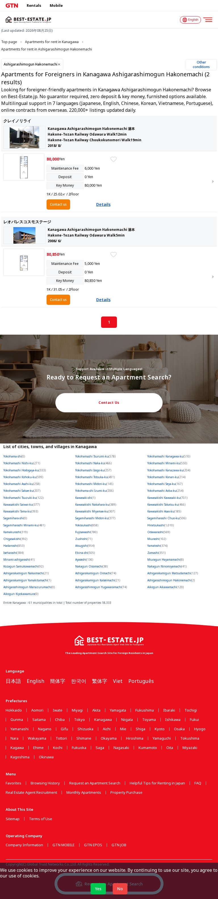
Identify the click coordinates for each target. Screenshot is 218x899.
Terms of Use (40, 819)
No (120, 888)
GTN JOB (119, 845)
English (35, 681)
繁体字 (99, 681)
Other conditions (201, 64)
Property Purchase (126, 792)
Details (103, 204)
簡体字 (57, 681)
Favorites (13, 783)
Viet (118, 681)
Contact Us (108, 402)
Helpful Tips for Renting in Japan (157, 783)
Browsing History (45, 783)
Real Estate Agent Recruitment (31, 792)
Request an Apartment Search (94, 783)
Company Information (24, 845)
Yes (98, 888)
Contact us (58, 204)
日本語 (13, 681)
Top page (9, 42)
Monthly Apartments (83, 792)
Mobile (56, 5)
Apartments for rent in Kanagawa (52, 42)
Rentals (34, 5)
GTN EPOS (93, 845)
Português (141, 681)
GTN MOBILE (64, 845)
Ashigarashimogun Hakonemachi (30, 64)
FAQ (197, 783)
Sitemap (13, 819)
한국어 (78, 681)
